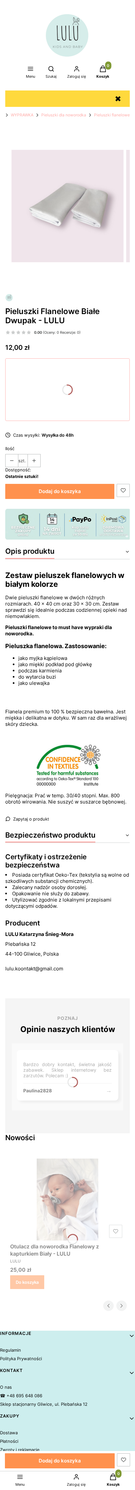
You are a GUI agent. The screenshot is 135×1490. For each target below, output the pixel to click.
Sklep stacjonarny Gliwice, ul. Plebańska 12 (43, 1404)
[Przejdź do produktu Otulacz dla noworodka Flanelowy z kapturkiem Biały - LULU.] (67, 1200)
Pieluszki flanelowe (112, 114)
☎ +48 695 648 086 (21, 1395)
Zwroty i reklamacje (20, 1449)
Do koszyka (27, 1282)
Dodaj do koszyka (60, 491)
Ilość (9, 448)
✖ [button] (118, 99)
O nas (6, 1387)
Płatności (9, 1441)
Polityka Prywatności (21, 1358)
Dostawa (9, 1432)
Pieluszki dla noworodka (63, 114)
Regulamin (10, 1350)
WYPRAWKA (22, 114)
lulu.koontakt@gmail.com (34, 968)
